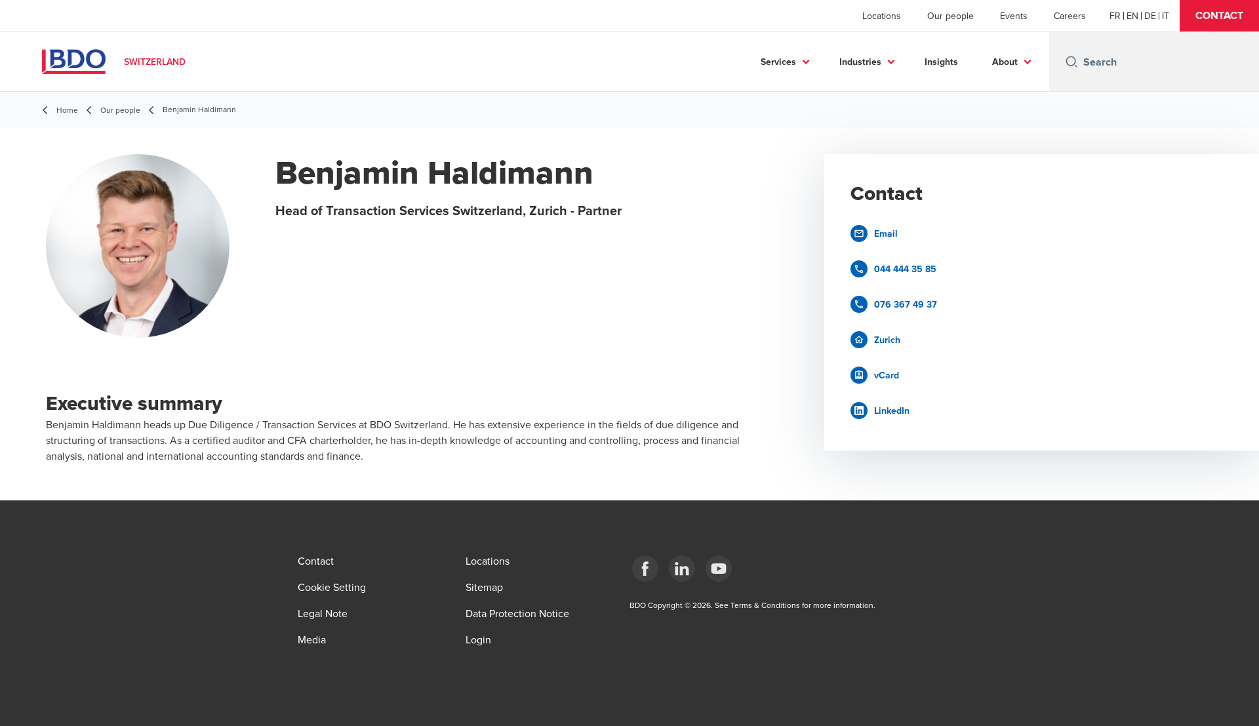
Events (1014, 15)
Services (778, 61)
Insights (941, 61)
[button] (1219, 15)
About (1005, 61)
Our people (950, 15)
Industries (860, 61)
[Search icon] (1071, 61)
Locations (881, 15)
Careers (1070, 15)
